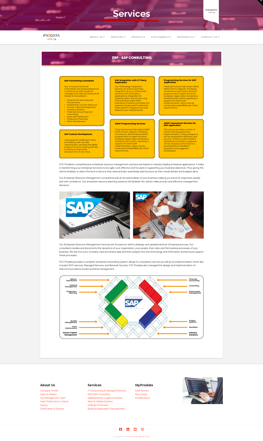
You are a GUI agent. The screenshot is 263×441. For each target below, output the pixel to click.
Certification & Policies (52, 408)
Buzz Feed (141, 394)
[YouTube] (135, 429)
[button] (260, 3)
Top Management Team (53, 398)
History (44, 405)
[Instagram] (142, 429)
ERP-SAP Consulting (99, 394)
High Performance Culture (54, 401)
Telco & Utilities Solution (100, 401)
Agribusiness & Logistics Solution (105, 398)
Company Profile (49, 390)
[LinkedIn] (127, 429)
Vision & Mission (48, 394)
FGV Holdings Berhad (139, 437)
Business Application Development (106, 408)
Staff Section (142, 390)
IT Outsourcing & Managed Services (107, 390)
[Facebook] (120, 429)
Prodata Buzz (142, 398)
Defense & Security (98, 405)
